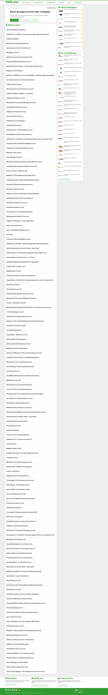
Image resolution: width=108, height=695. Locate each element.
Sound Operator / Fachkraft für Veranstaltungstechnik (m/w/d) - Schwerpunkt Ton (70, 93)
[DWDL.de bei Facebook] (12, 690)
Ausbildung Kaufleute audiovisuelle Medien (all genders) (72, 150)
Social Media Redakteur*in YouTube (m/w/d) (73, 64)
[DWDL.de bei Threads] (8, 690)
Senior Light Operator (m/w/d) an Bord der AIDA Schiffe (72, 56)
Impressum (42, 692)
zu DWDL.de (78, 2)
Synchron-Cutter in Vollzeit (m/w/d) (72, 17)
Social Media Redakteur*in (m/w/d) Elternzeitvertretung (71, 101)
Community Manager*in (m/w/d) (70, 76)
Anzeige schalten (35, 685)
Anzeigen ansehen (44, 685)
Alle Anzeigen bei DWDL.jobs (64, 179)
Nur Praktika (35, 20)
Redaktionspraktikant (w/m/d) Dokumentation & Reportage (72, 26)
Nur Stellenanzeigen (24, 20)
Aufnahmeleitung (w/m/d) (70, 133)
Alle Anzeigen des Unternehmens (20, 8)
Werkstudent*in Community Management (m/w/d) (72, 105)
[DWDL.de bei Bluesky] (10, 690)
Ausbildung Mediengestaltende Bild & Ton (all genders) (72, 146)
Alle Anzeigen (26, 2)
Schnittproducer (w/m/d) (70, 116)
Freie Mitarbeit (51, 2)
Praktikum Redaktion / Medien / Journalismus (73, 163)
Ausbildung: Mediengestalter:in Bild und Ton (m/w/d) (72, 47)
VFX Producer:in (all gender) (72, 9)
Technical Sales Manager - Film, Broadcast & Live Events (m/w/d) (72, 30)
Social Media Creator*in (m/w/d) (70, 109)
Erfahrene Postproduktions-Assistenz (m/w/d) (71, 142)
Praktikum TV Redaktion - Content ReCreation (71, 60)
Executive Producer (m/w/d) (71, 38)
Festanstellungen (38, 2)
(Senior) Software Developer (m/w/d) (71, 171)
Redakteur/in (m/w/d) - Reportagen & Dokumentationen (71, 84)
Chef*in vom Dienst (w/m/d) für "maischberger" (70, 35)
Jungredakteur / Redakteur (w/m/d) (72, 79)
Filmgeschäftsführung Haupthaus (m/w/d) (72, 72)
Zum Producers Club (62, 685)
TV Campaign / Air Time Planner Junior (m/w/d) (71, 14)
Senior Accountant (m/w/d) (73, 153)
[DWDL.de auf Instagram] (14, 690)
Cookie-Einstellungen (30, 692)
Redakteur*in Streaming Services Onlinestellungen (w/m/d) (72, 113)
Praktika (61, 2)
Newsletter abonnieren (11, 684)
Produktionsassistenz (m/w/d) (70, 22)
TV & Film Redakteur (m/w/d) (71, 88)
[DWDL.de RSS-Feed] (16, 690)
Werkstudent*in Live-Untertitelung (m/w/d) (72, 167)
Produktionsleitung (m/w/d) (71, 96)
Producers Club (23, 692)
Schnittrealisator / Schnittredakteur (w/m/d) (72, 121)
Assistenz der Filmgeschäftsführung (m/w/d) (73, 68)
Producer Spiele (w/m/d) (70, 125)
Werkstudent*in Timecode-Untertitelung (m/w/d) (72, 175)
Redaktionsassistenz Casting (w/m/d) (72, 137)
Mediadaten (18, 692)
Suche (69, 2)
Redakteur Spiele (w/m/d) (70, 129)
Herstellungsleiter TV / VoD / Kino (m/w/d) (72, 43)
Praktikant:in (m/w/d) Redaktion (70, 158)
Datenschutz (37, 692)
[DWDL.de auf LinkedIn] (5, 690)
